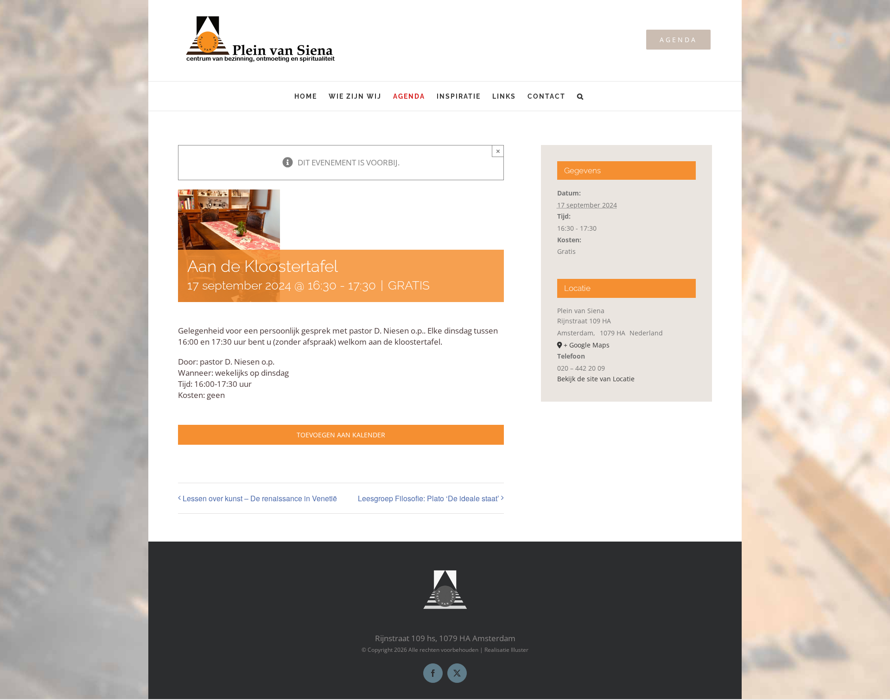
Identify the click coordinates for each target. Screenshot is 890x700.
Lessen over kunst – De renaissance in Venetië (260, 498)
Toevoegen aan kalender (341, 435)
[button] (580, 96)
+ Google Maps (587, 345)
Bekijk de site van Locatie (596, 378)
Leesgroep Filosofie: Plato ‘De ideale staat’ (428, 498)
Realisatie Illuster (506, 650)
